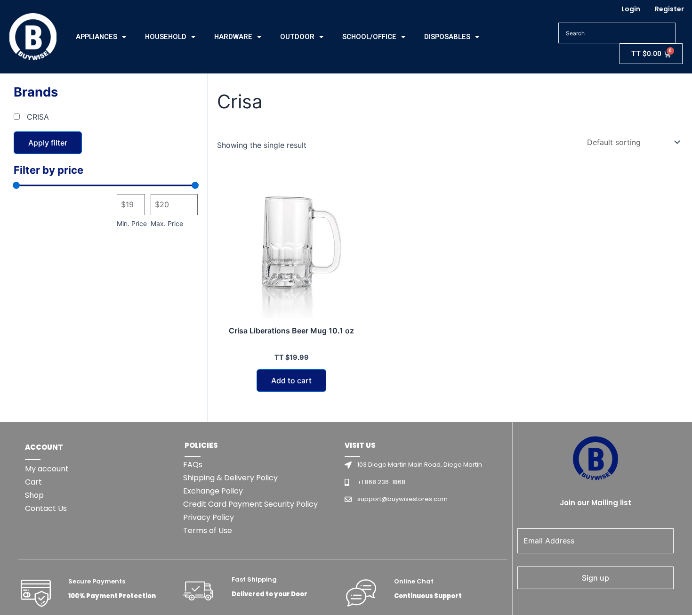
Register (669, 9)
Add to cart (291, 380)
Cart (33, 482)
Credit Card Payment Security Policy (250, 504)
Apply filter (47, 142)
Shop (34, 495)
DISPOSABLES (447, 36)
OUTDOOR (297, 36)
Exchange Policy (213, 491)
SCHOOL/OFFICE (369, 36)
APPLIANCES (96, 36)
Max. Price (167, 223)
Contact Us (46, 508)
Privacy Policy (208, 517)
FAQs (192, 464)
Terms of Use (207, 530)
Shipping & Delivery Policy (230, 477)
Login (630, 9)
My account (47, 468)
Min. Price (132, 223)
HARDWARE (233, 36)
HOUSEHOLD (165, 36)
